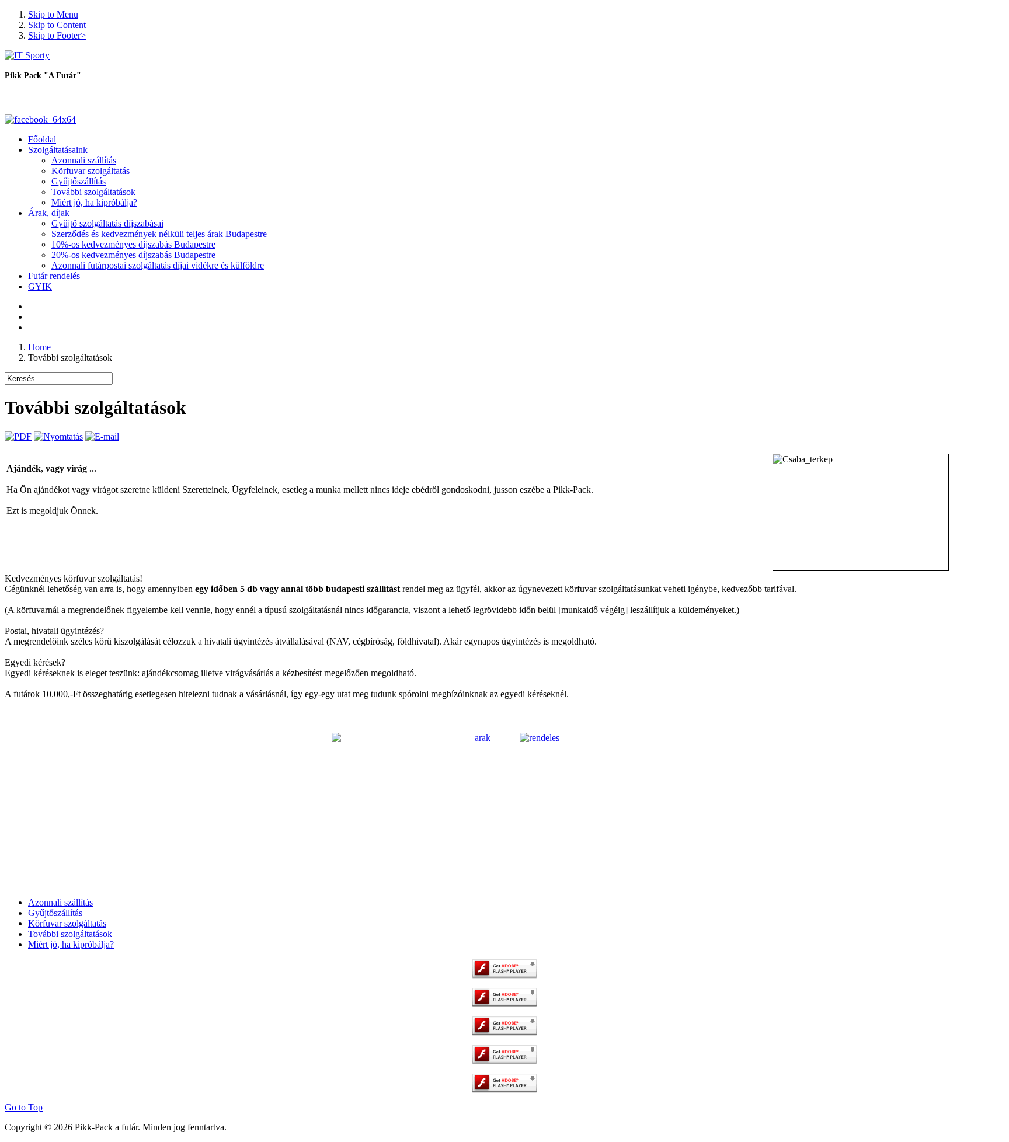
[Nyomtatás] (58, 436)
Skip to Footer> (57, 35)
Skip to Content (57, 25)
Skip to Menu (53, 14)
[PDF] (18, 436)
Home (39, 347)
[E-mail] (102, 436)
